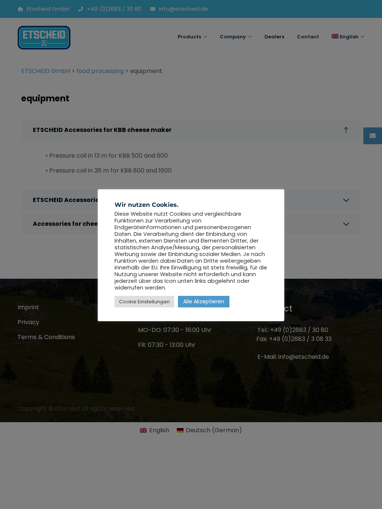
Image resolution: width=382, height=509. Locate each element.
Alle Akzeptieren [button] (203, 301)
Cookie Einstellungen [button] (144, 301)
